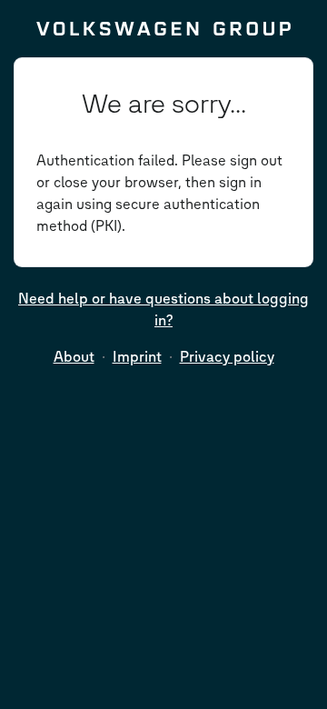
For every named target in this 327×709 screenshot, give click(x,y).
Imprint (137, 356)
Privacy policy (227, 356)
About (74, 356)
